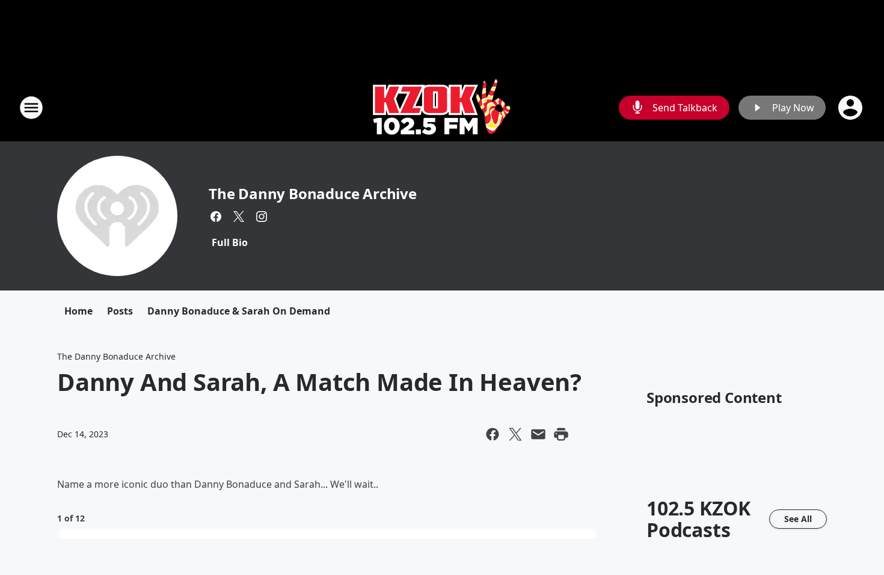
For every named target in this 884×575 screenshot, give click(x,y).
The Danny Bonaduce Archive (313, 193)
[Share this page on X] (515, 434)
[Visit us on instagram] (261, 216)
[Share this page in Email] (538, 434)
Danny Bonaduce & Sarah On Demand (238, 311)
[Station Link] (442, 107)
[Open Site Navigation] (31, 108)
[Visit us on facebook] (216, 216)
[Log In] (851, 108)
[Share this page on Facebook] (492, 434)
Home (78, 311)
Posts (120, 311)
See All (798, 518)
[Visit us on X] (239, 216)
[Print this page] (561, 434)
